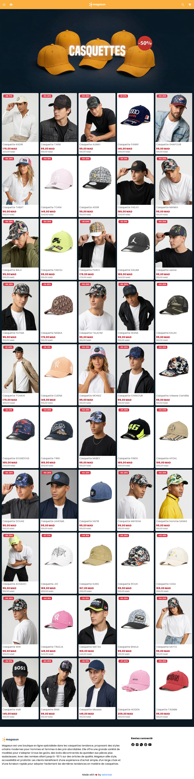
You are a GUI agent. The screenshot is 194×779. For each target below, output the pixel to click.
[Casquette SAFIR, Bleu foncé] (97, 494)
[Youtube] (150, 744)
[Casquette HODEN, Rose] (135, 682)
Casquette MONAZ (90, 395)
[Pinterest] (146, 744)
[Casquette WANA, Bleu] (135, 305)
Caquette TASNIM (166, 709)
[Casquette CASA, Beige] (173, 557)
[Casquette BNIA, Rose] (58, 682)
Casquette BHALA (128, 647)
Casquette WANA (128, 333)
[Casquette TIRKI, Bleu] (58, 431)
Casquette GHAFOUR (168, 144)
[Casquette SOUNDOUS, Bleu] (20, 431)
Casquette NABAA (51, 333)
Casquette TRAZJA (52, 647)
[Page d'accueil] (97, 4)
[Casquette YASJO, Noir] (135, 180)
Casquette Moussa (90, 709)
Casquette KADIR (13, 144)
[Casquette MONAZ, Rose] (97, 368)
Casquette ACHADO (14, 584)
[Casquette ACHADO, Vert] (20, 557)
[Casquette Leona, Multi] (173, 243)
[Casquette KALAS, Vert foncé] (173, 305)
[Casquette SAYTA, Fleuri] (173, 619)
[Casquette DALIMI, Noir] (135, 243)
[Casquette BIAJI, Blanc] (20, 243)
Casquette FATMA (13, 333)
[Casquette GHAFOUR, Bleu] (173, 117)
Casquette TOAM (51, 207)
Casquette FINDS (128, 458)
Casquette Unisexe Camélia (172, 395)
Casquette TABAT (13, 207)
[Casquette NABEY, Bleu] (97, 431)
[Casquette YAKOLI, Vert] (58, 243)
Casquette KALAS (166, 333)
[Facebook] (133, 744)
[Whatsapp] (142, 744)
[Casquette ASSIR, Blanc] (97, 180)
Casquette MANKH (167, 207)
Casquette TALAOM (90, 333)
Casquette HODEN (128, 709)
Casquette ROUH (128, 584)
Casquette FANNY (128, 144)
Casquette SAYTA (166, 647)
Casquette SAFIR (89, 521)
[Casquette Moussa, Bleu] (97, 682)
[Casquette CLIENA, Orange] (58, 368)
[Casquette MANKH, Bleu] (173, 180)
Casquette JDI (49, 584)
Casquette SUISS (89, 584)
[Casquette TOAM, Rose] (58, 180)
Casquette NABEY (89, 458)
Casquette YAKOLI (51, 270)
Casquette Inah (12, 709)
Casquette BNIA (50, 709)
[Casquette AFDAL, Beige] (173, 431)
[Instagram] (137, 744)
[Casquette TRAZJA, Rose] (58, 619)
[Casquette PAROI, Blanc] (97, 243)
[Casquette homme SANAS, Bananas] (173, 494)
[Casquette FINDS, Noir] (135, 431)
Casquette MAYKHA (129, 521)
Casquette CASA (166, 584)
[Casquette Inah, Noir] (20, 682)
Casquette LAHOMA (52, 521)
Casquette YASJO (128, 207)
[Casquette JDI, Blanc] (58, 557)
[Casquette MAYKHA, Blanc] (135, 494)
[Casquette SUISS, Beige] (97, 557)
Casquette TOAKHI (14, 395)
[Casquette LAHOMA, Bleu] (58, 494)
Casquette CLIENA (51, 395)
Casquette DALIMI (128, 270)
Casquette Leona (166, 270)
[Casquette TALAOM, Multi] (97, 305)
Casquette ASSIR (89, 207)
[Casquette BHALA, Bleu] (135, 619)
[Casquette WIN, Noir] (20, 619)
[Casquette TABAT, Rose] (20, 180)
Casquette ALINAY (89, 144)
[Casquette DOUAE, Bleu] (20, 494)
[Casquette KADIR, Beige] (20, 117)
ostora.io (107, 774)
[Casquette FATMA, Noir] (20, 305)
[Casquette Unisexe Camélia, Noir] (173, 368)
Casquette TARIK (51, 144)
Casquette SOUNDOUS (16, 458)
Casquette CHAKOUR (130, 395)
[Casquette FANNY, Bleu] (135, 117)
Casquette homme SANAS (171, 521)
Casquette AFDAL (166, 458)
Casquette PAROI (89, 270)
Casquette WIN (11, 647)
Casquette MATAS (90, 647)
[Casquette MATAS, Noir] (97, 619)
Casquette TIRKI (50, 458)
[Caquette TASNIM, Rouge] (173, 682)
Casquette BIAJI (12, 270)
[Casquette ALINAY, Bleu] (97, 117)
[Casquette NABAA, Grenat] (58, 305)
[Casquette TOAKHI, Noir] (20, 368)
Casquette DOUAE (13, 521)
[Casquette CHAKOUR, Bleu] (135, 368)
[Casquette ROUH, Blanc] (135, 557)
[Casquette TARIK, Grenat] (58, 117)
